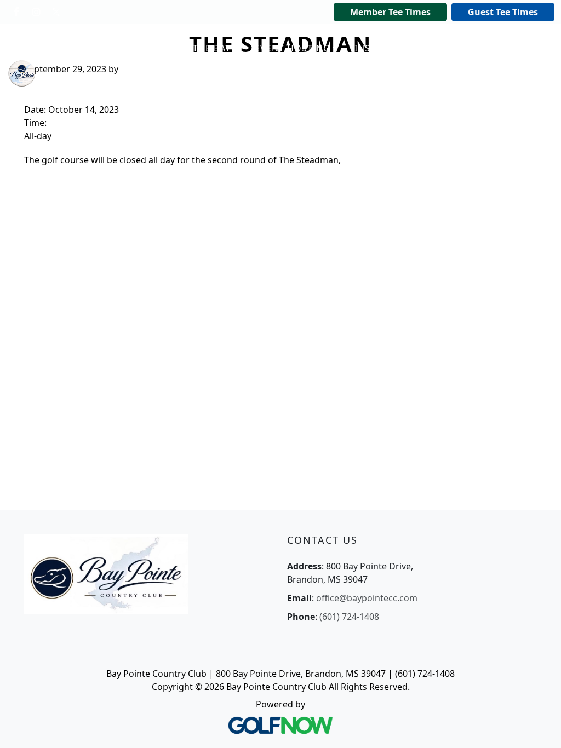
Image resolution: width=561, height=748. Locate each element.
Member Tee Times (390, 12)
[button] (202, 48)
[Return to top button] (539, 727)
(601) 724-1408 (349, 617)
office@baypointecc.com (366, 598)
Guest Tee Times (503, 12)
